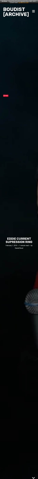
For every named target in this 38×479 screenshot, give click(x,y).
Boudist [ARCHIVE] (16, 11)
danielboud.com (23, 2)
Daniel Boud (19, 248)
